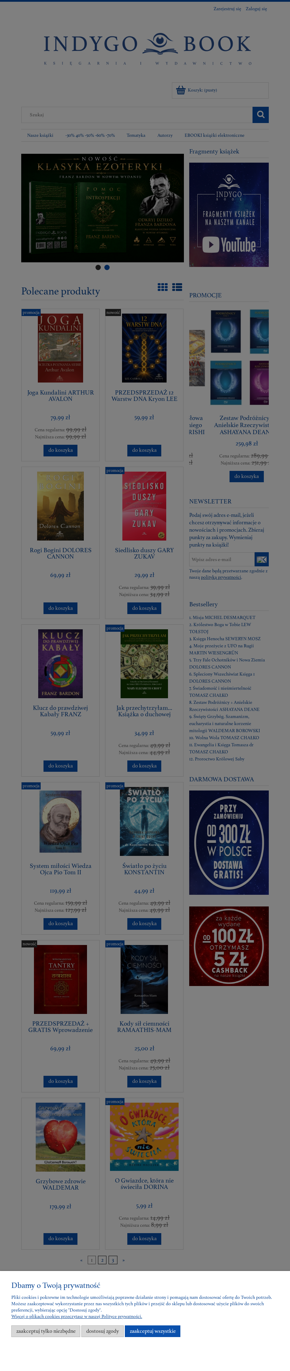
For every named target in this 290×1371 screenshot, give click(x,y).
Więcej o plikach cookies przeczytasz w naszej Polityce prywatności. (76, 1316)
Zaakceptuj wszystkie (153, 1331)
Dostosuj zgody (102, 1331)
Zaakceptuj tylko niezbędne (46, 1331)
